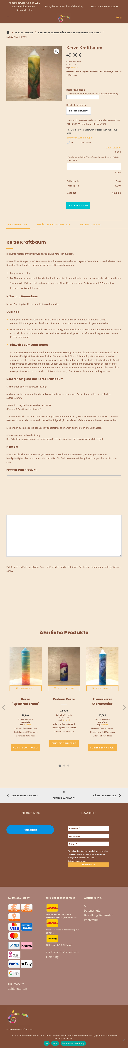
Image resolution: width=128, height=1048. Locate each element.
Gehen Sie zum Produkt (25, 747)
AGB (86, 906)
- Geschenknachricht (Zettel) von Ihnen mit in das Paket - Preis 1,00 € (93, 159)
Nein (55, 1043)
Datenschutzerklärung (73, 1043)
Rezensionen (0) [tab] (90, 224)
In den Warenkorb (78, 205)
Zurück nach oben (64, 798)
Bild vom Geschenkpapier (80, 137)
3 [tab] (68, 765)
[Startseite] (64, 18)
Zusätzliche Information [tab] (54, 224)
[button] (56, 51)
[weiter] (124, 707)
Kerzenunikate (24, 32)
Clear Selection (113, 147)
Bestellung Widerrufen (98, 915)
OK (46, 1043)
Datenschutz (92, 910)
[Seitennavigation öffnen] (13, 18)
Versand (74, 67)
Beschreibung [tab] (17, 224)
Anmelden (30, 830)
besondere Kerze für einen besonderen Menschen (69, 32)
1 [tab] (60, 765)
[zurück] (4, 707)
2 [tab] (64, 765)
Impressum (91, 920)
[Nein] (124, 1039)
